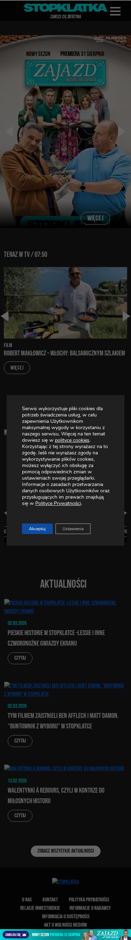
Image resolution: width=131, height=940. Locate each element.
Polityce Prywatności (58, 503)
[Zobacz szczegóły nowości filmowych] (65, 934)
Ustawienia (73, 529)
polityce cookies (72, 440)
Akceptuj (37, 529)
